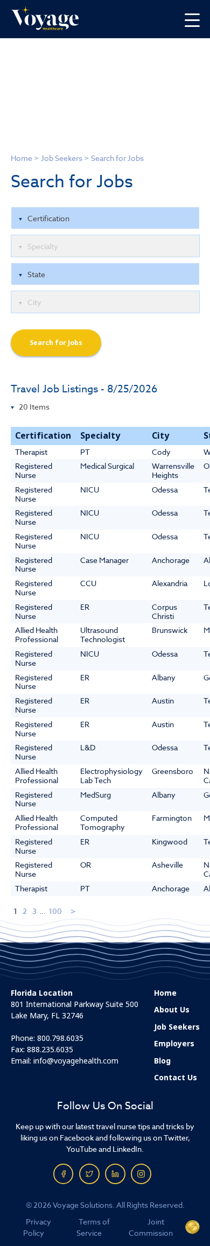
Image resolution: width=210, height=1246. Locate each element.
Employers (174, 1043)
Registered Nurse (33, 470)
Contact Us (175, 1077)
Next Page (73, 911)
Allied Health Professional (36, 634)
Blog (162, 1060)
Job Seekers (61, 158)
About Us (172, 1009)
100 (55, 911)
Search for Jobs (56, 343)
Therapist (31, 452)
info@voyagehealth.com (75, 1060)
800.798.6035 (60, 1038)
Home (21, 158)
